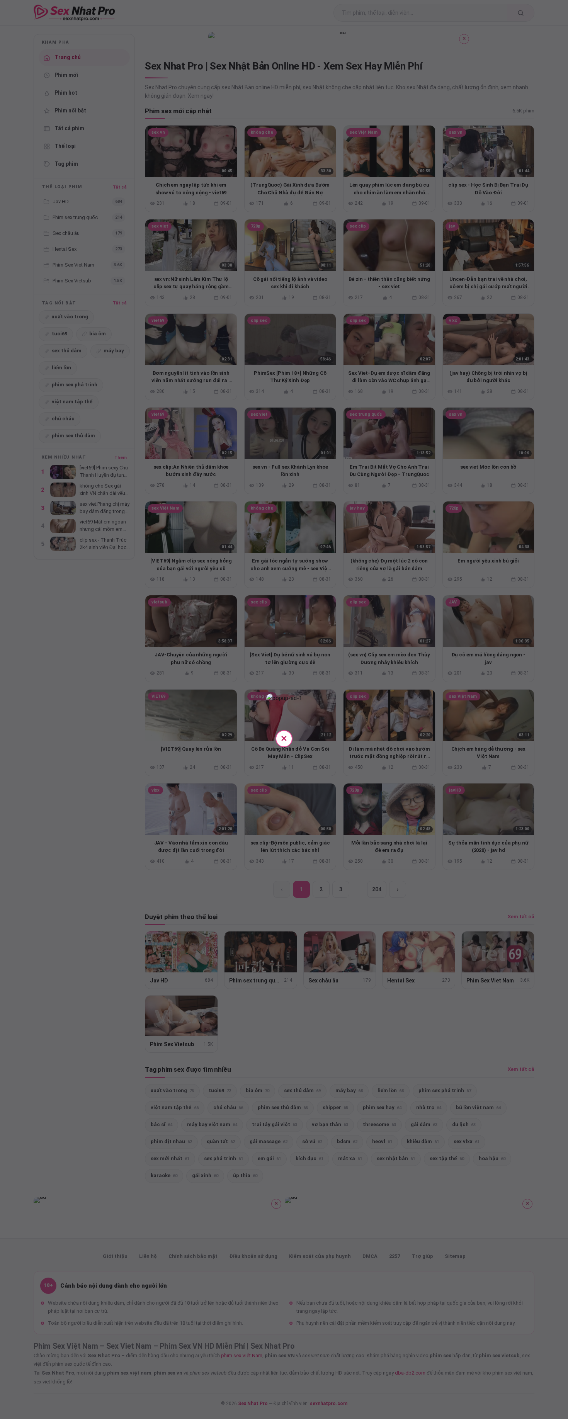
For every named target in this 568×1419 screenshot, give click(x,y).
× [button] (284, 738)
